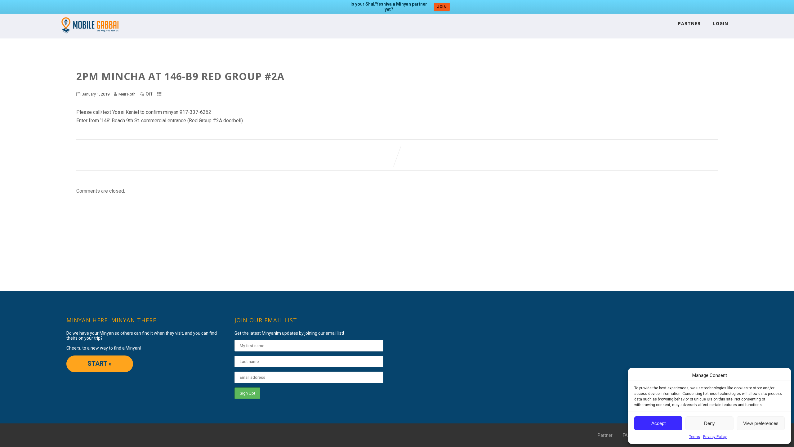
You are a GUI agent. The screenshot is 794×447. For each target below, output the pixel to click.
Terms (694, 437)
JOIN (442, 6)
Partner (689, 23)
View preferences (760, 423)
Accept (658, 423)
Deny (709, 423)
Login (720, 23)
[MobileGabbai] (90, 35)
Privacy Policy (715, 437)
